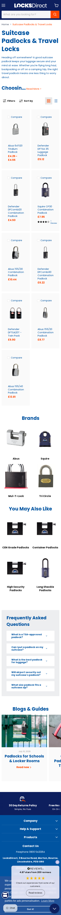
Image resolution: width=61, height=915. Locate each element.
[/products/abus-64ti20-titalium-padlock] (15, 129)
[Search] (55, 14)
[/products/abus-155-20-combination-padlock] (45, 312)
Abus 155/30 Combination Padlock (16, 272)
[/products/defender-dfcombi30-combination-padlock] (45, 252)
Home (5, 24)
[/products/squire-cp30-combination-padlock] (45, 190)
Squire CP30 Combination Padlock (46, 209)
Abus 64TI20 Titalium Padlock (15, 149)
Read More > (33, 88)
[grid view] (48, 100)
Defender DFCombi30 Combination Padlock (46, 273)
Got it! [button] (30, 909)
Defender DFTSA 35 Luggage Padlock (43, 150)
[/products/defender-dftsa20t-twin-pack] (15, 312)
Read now (23, 767)
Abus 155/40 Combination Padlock (16, 389)
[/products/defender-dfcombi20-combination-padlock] (15, 190)
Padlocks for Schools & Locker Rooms (24, 759)
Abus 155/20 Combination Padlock (46, 332)
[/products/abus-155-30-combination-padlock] (15, 252)
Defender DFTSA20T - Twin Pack (14, 332)
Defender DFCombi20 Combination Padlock (16, 211)
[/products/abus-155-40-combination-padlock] (15, 369)
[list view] (55, 100)
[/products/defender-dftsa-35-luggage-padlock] (45, 129)
